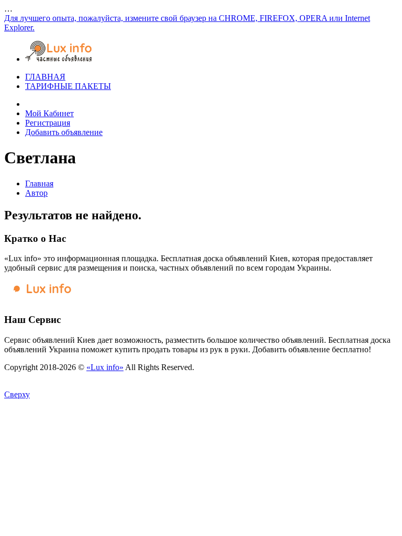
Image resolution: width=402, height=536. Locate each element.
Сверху (17, 394)
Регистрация (47, 122)
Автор (36, 192)
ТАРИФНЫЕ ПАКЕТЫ (68, 86)
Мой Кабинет (49, 113)
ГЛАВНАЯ (45, 76)
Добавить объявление (64, 132)
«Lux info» (105, 367)
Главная (39, 183)
